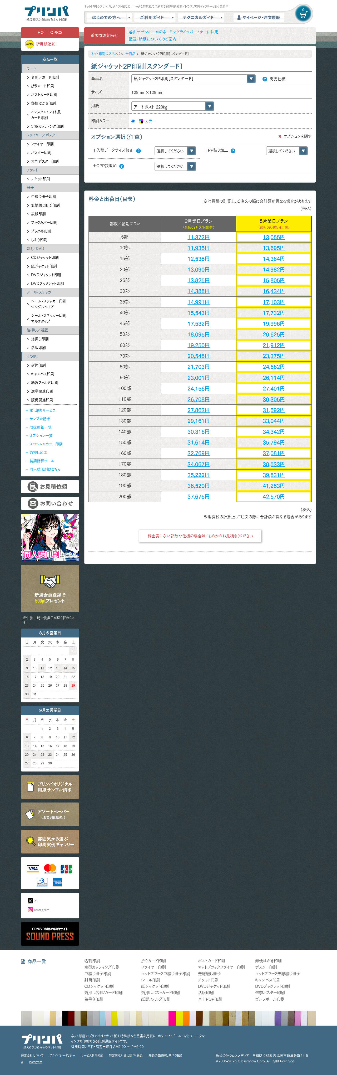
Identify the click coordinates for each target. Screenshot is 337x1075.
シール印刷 (150, 980)
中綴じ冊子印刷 (43, 196)
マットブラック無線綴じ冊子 (277, 974)
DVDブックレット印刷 (47, 283)
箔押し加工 (38, 452)
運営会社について (32, 1055)
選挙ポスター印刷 (270, 993)
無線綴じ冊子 (209, 974)
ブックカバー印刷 (44, 222)
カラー (150, 121)
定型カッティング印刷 (47, 126)
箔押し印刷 (40, 339)
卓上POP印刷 (210, 999)
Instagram (41, 910)
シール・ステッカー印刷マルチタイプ (48, 318)
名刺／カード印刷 (45, 77)
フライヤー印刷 (42, 144)
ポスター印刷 (41, 153)
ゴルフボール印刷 (270, 999)
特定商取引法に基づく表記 (125, 1055)
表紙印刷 (38, 214)
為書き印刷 (93, 999)
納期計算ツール (41, 461)
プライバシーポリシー (62, 1055)
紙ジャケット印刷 (44, 266)
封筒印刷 (38, 365)
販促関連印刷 (42, 400)
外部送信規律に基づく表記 (165, 1055)
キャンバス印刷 (42, 374)
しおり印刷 (39, 240)
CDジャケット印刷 (45, 257)
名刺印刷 (92, 961)
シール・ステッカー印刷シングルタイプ (48, 304)
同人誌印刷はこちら (44, 469)
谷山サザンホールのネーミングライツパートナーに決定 (174, 32)
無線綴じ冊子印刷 (45, 205)
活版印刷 (38, 347)
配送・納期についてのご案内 (152, 39)
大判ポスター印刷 (45, 161)
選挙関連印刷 (42, 391)
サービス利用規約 (92, 1055)
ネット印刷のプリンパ (105, 53)
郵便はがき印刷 (43, 103)
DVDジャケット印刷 (46, 275)
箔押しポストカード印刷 (160, 993)
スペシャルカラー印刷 (46, 444)
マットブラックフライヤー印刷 (221, 967)
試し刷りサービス (42, 410)
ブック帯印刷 (41, 231)
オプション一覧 (41, 436)
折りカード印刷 (42, 86)
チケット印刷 (40, 179)
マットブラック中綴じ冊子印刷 (165, 974)
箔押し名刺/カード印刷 (103, 993)
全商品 (130, 53)
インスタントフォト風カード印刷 (46, 115)
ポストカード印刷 (44, 94)
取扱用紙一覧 (40, 427)
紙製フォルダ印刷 (44, 382)
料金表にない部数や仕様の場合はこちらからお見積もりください (200, 536)
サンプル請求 (39, 419)
